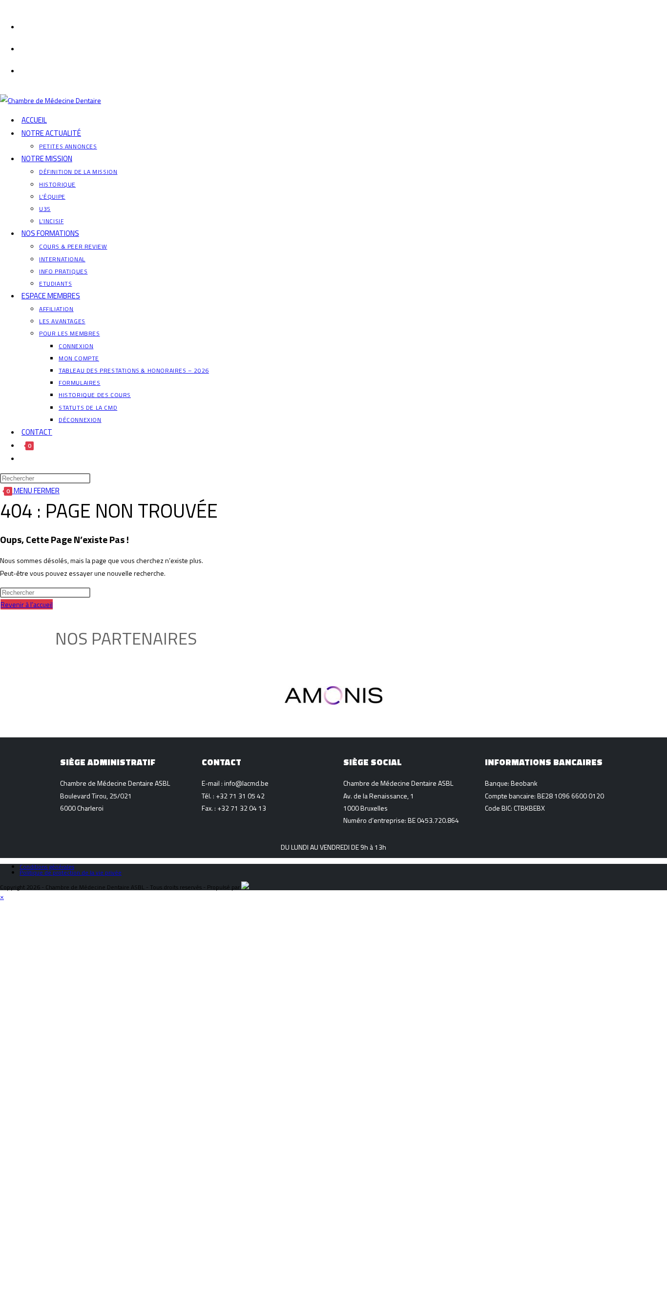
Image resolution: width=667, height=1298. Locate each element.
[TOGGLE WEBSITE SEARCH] (21, 458)
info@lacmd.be (246, 783)
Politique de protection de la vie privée (71, 872)
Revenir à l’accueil (26, 604)
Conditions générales (47, 866)
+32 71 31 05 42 (240, 796)
